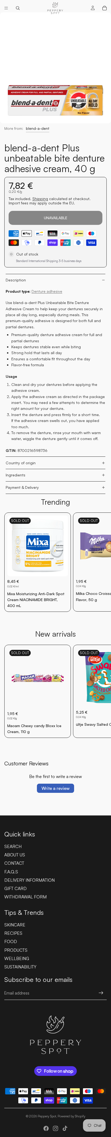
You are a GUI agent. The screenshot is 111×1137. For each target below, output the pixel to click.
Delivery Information (29, 880)
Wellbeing (16, 958)
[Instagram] (55, 1128)
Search (13, 846)
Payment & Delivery (22, 487)
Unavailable (55, 217)
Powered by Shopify (71, 1116)
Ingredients (15, 475)
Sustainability (20, 966)
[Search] (18, 8)
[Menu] (6, 8)
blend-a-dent (37, 128)
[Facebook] (46, 1128)
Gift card (15, 888)
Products (15, 950)
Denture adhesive (47, 291)
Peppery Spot (47, 1116)
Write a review (55, 788)
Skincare (14, 924)
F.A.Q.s (11, 871)
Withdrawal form (25, 896)
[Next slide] (101, 562)
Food (10, 941)
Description (16, 280)
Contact (14, 863)
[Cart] (104, 8)
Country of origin (21, 463)
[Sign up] (101, 993)
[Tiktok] (65, 1128)
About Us (14, 854)
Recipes (13, 933)
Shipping (40, 198)
